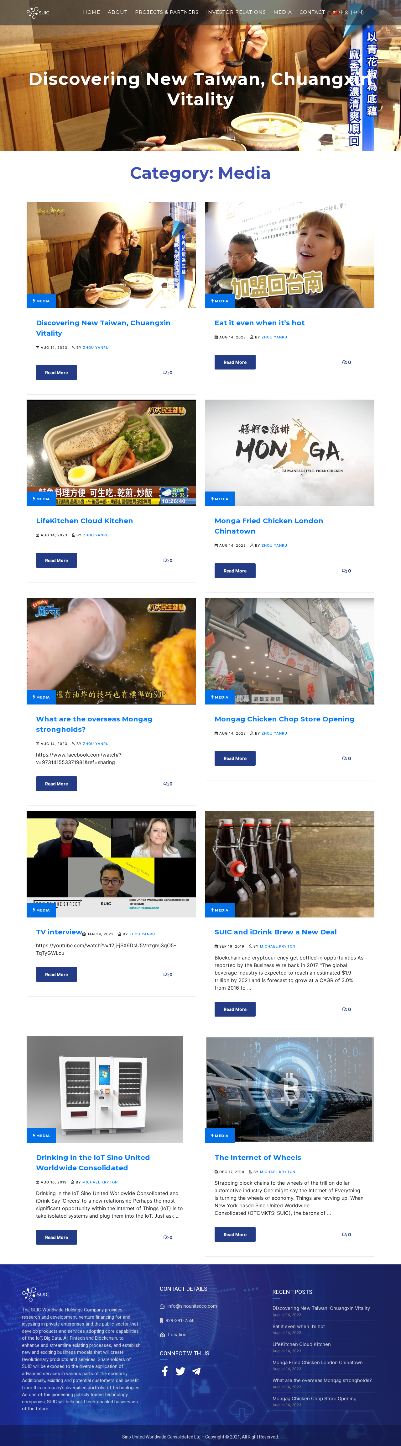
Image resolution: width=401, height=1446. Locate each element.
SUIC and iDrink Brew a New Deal (276, 932)
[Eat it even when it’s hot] (289, 254)
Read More (56, 372)
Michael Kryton (277, 946)
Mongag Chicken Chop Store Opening (285, 719)
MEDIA (282, 12)
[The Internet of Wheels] (289, 1089)
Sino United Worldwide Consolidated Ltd (161, 1436)
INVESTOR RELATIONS (236, 12)
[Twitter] (180, 1371)
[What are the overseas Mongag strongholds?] (111, 650)
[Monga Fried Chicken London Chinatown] (289, 452)
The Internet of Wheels (258, 1157)
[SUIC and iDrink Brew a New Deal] (289, 864)
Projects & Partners (167, 12)
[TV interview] (111, 864)
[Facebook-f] (165, 1371)
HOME (91, 12)
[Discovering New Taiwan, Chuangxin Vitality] (111, 254)
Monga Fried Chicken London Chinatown (318, 1362)
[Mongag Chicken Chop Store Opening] (289, 650)
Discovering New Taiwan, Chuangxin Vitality (321, 1308)
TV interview (59, 932)
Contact (312, 12)
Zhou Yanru (96, 347)
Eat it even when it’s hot (260, 323)
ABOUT (118, 12)
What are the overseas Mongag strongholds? (322, 1380)
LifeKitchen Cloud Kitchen (84, 521)
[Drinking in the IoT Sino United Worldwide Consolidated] (105, 1089)
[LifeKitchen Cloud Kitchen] (111, 452)
